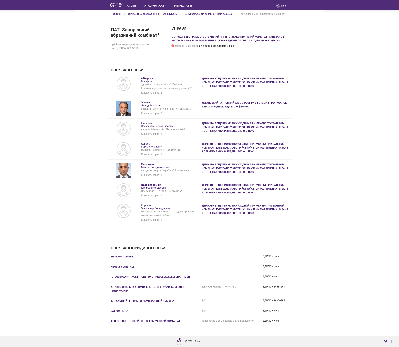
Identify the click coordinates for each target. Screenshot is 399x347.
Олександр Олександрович (157, 125)
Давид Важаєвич (151, 104)
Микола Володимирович (155, 166)
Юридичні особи (155, 5)
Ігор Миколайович (151, 145)
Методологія (183, 5)
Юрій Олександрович (153, 186)
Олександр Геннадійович (155, 207)
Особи (131, 5)
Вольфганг (147, 80)
